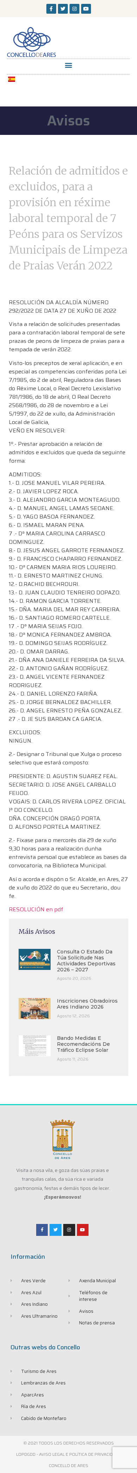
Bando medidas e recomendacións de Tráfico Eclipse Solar (83, 1044)
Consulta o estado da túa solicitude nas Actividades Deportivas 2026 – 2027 (86, 960)
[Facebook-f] (51, 9)
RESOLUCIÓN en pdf (36, 909)
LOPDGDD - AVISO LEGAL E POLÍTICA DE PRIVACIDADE (68, 1454)
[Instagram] (74, 9)
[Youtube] (86, 9)
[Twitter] (63, 9)
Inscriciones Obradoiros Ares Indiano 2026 (87, 1004)
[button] (68, 65)
